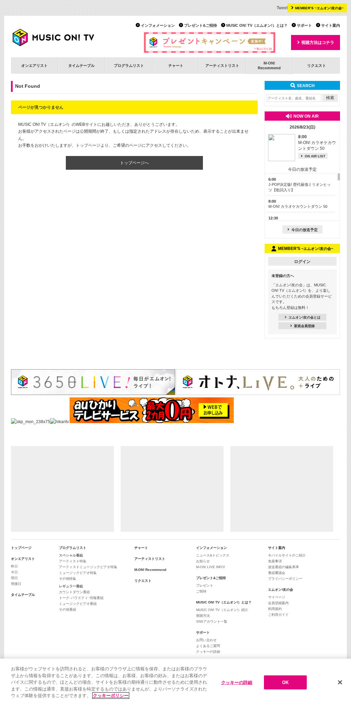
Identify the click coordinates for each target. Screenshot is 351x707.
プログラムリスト (129, 65)
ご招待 (201, 591)
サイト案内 (330, 25)
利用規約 (275, 609)
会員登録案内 (278, 603)
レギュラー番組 (71, 586)
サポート (304, 25)
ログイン (302, 261)
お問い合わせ (206, 640)
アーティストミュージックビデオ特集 (88, 567)
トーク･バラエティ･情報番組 (81, 598)
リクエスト (316, 65)
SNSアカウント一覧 (211, 621)
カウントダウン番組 (74, 592)
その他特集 (67, 578)
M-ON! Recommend (150, 570)
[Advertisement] (62, 489)
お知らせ (203, 561)
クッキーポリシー (111, 695)
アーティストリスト (222, 65)
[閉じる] (340, 682)
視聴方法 (203, 616)
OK (285, 682)
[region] (175, 683)
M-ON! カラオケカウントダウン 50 (317, 142)
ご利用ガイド (278, 614)
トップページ (21, 548)
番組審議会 (276, 573)
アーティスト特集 (72, 561)
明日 (14, 578)
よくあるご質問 (208, 646)
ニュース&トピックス (212, 555)
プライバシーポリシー (285, 578)
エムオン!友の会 (280, 589)
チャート (175, 65)
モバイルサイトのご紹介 (287, 555)
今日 (14, 572)
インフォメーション (158, 25)
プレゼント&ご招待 (200, 25)
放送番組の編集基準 (283, 567)
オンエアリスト (34, 65)
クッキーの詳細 (208, 652)
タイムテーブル (81, 65)
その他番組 (67, 609)
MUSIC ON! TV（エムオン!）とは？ (257, 25)
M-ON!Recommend (269, 65)
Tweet (282, 7)
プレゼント (204, 585)
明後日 (16, 584)
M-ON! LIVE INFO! (210, 567)
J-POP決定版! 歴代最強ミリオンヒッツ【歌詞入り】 (299, 184)
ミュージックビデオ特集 (78, 573)
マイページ (276, 597)
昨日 (14, 566)
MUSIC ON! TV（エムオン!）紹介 (222, 610)
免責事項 (275, 561)
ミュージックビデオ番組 (78, 604)
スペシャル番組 (71, 555)
